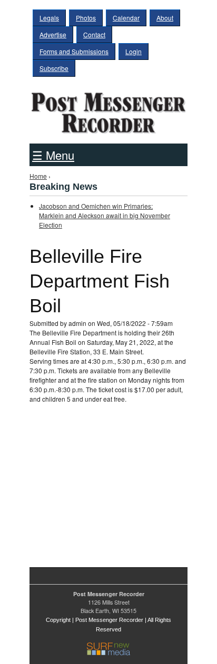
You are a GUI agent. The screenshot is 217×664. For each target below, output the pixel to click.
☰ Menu (53, 155)
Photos (86, 17)
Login (133, 51)
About (164, 17)
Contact (94, 34)
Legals (49, 17)
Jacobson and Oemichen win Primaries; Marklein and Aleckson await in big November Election (104, 215)
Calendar (126, 17)
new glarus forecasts (84, 534)
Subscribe (54, 68)
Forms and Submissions (74, 51)
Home (38, 175)
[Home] (108, 109)
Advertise (53, 34)
